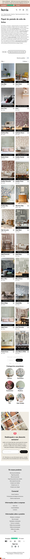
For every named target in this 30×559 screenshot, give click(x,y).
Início (2, 14)
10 (15, 363)
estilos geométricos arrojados (21, 40)
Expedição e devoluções (15, 521)
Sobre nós (15, 505)
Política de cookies (15, 529)
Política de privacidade (15, 525)
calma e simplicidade (12, 36)
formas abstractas (15, 28)
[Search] (16, 10)
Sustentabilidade (15, 507)
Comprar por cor (15, 485)
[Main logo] (5, 10)
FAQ (15, 531)
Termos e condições (15, 523)
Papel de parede (7, 14)
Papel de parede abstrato (20, 14)
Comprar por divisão (15, 483)
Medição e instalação (15, 517)
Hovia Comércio (15, 494)
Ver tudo (4, 52)
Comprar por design (15, 487)
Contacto (15, 509)
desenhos (13, 14)
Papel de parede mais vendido (15, 479)
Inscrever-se (24, 451)
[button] (20, 10)
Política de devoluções (15, 527)
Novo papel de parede (15, 481)
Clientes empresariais (15, 498)
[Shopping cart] (23, 10)
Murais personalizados (15, 473)
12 (19, 363)
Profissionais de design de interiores (15, 496)
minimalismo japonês (24, 30)
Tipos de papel (15, 519)
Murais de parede (15, 477)
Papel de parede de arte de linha (16, 52)
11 (17, 363)
